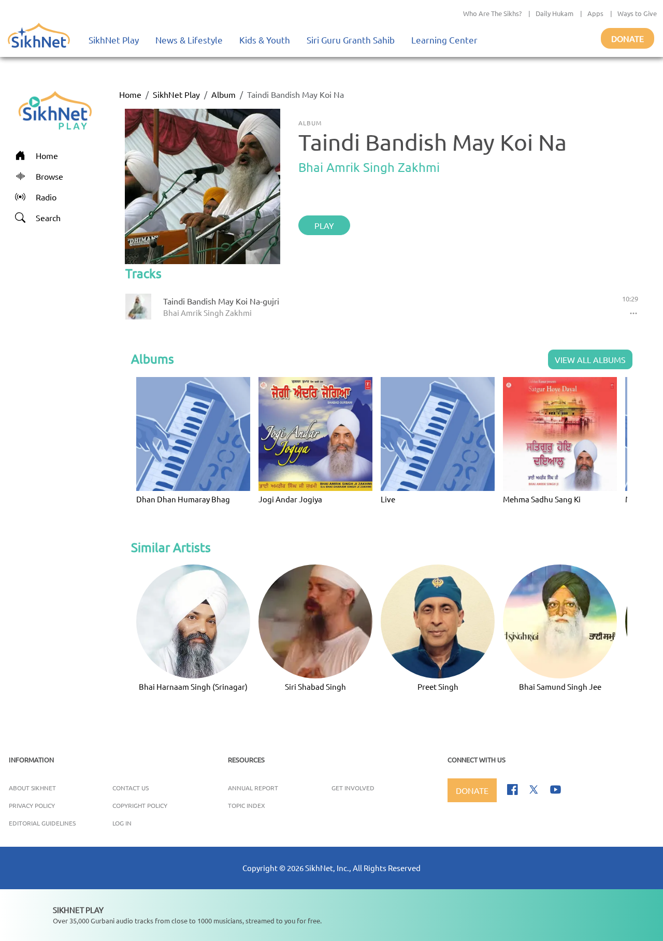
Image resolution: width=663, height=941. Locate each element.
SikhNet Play (114, 39)
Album (223, 94)
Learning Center (444, 39)
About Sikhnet (32, 788)
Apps (595, 13)
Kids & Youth (264, 39)
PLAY (324, 225)
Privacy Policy (32, 805)
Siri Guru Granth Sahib (351, 39)
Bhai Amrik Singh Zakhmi (369, 167)
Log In (122, 823)
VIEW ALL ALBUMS (590, 359)
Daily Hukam (554, 13)
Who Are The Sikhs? (492, 13)
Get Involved (353, 788)
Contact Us (130, 788)
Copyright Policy (139, 805)
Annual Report (253, 788)
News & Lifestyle (189, 39)
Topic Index (246, 805)
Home (130, 94)
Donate (627, 38)
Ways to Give (637, 13)
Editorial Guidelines (42, 823)
